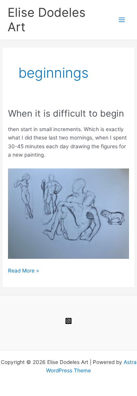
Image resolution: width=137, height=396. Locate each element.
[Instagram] (68, 320)
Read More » (23, 271)
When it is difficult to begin (66, 113)
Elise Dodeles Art (47, 19)
